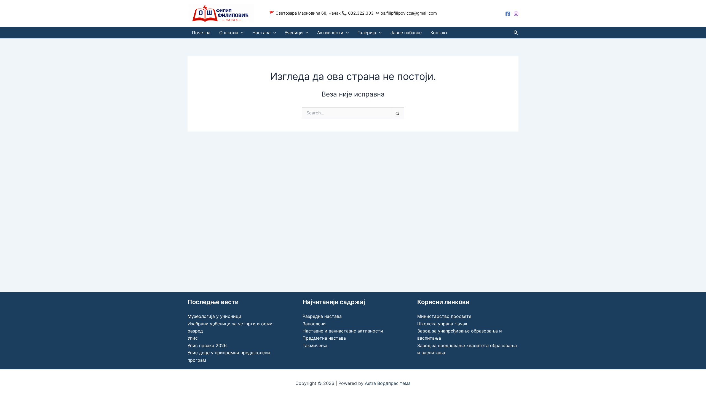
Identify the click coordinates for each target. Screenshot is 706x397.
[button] (241, 32)
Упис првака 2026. (208, 345)
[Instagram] (516, 13)
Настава (261, 32)
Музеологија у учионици (214, 316)
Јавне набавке (406, 32)
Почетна (201, 32)
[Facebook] (507, 13)
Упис (193, 338)
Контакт (439, 32)
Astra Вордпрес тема (388, 383)
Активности (330, 32)
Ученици (294, 32)
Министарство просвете (444, 316)
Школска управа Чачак (442, 323)
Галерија (366, 32)
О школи (228, 32)
